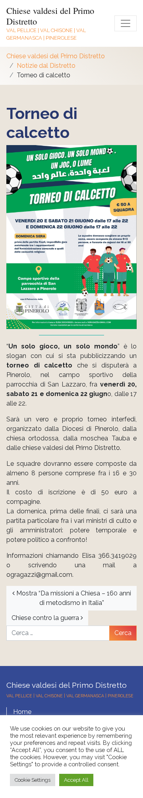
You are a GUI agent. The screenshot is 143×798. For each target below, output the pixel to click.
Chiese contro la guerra (46, 618)
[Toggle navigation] (125, 23)
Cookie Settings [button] (32, 780)
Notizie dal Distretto (46, 65)
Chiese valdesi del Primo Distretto (50, 15)
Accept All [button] (76, 780)
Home (22, 712)
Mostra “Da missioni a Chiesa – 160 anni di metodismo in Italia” (73, 598)
